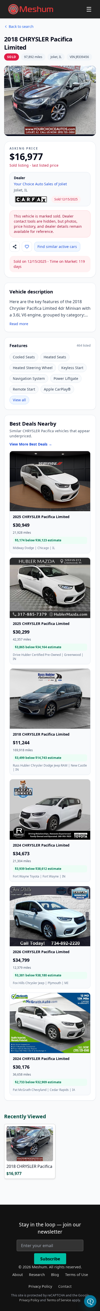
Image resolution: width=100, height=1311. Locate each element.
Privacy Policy (40, 1286)
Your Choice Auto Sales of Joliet (40, 183)
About (17, 1274)
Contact (65, 1286)
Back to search (21, 26)
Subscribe (50, 1259)
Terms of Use (76, 1274)
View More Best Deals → (30, 444)
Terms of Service (59, 1300)
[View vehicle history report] (31, 199)
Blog (55, 1274)
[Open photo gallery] (50, 100)
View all (19, 399)
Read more (18, 323)
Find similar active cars (57, 246)
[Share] (14, 247)
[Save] (27, 247)
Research (37, 1274)
